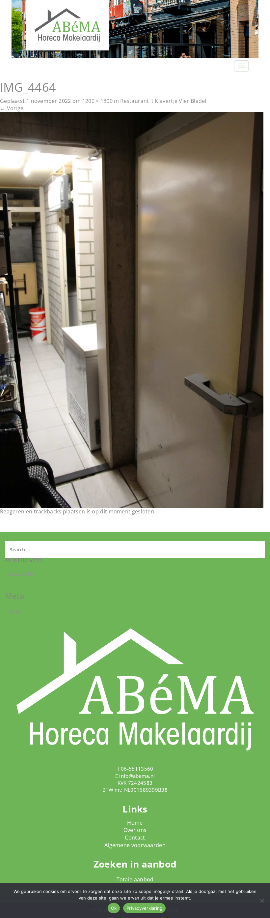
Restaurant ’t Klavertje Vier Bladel (163, 101)
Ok (114, 908)
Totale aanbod (135, 879)
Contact (135, 837)
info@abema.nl (137, 776)
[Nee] (261, 900)
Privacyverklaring (144, 908)
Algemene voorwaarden (135, 845)
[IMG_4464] (131, 309)
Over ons (135, 830)
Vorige (11, 108)
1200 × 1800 (97, 101)
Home (135, 822)
